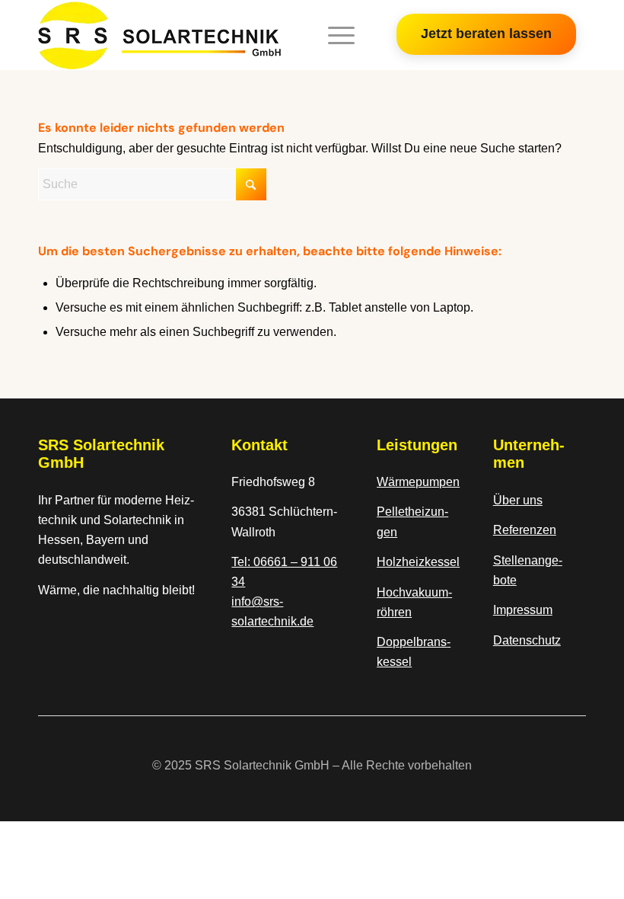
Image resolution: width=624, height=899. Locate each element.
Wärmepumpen (418, 481)
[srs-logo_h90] (159, 35)
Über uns (518, 500)
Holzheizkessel (418, 561)
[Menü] (334, 35)
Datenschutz (527, 640)
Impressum (522, 609)
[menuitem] (334, 35)
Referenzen (524, 529)
